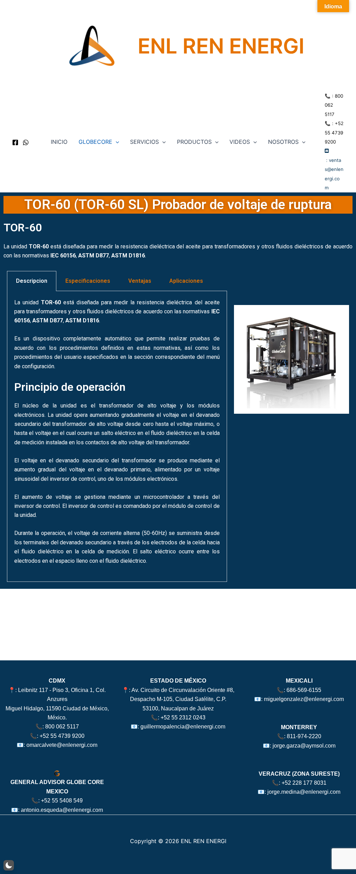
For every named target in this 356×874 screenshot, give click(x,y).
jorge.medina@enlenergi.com (303, 792)
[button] (8, 865)
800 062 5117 (62, 726)
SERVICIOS (144, 141)
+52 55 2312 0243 (183, 717)
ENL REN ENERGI (221, 45)
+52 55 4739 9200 (334, 133)
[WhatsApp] (26, 142)
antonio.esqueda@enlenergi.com (62, 810)
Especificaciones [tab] (87, 281)
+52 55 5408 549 (62, 800)
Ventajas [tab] (139, 281)
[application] (115, 142)
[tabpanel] (117, 436)
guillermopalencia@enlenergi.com (182, 726)
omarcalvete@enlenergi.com (61, 745)
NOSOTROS (283, 141)
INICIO (59, 141)
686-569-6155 (303, 690)
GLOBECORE (95, 141)
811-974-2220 (304, 736)
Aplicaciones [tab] (186, 281)
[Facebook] (15, 142)
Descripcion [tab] (31, 281)
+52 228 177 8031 (304, 783)
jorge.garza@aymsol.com (304, 746)
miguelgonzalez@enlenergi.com (304, 699)
